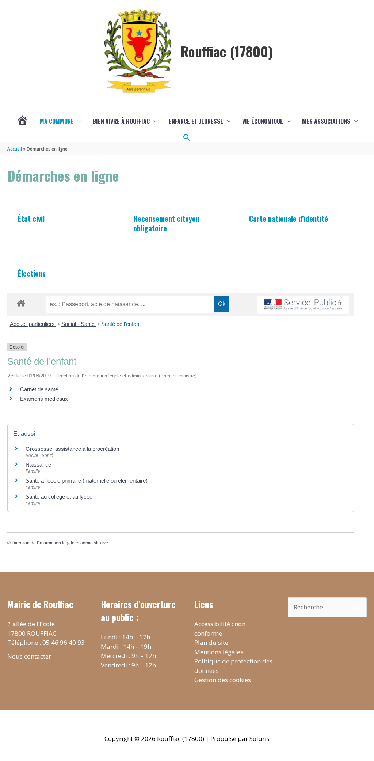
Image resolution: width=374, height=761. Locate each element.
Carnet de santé (39, 389)
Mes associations (326, 121)
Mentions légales (218, 652)
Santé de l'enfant (121, 324)
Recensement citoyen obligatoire (166, 223)
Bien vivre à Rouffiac (121, 121)
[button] (187, 137)
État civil (31, 218)
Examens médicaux (44, 399)
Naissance (38, 464)
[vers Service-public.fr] (303, 305)
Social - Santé (78, 324)
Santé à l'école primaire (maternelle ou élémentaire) (87, 480)
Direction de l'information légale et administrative (60, 542)
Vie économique (262, 121)
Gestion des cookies (222, 680)
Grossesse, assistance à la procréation (72, 449)
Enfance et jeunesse (196, 121)
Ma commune (57, 121)
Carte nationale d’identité (288, 218)
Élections (32, 273)
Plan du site (211, 642)
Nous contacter (29, 656)
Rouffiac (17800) (226, 51)
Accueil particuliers (33, 324)
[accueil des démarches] (21, 302)
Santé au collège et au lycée (59, 497)
